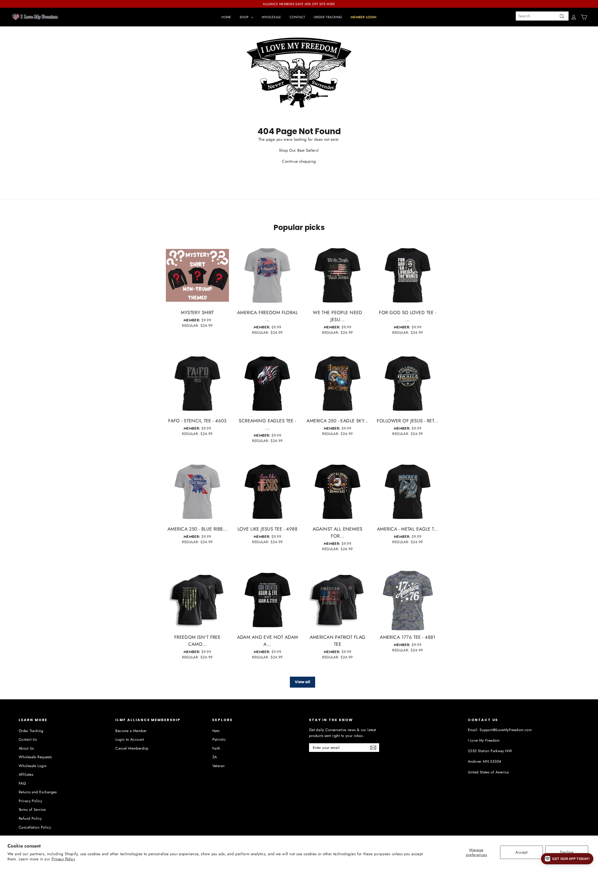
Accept (521, 852)
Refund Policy (30, 818)
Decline (566, 852)
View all (302, 682)
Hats (216, 730)
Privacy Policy (63, 859)
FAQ (22, 783)
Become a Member (130, 730)
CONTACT (297, 17)
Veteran (218, 765)
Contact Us (28, 739)
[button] (567, 858)
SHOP (245, 17)
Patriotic (219, 739)
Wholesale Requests (35, 757)
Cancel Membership (131, 748)
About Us (26, 748)
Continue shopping (299, 161)
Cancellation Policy (35, 827)
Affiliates (26, 774)
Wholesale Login (32, 765)
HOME (226, 17)
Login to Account (129, 739)
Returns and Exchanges (38, 792)
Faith (216, 748)
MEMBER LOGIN (364, 17)
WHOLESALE (271, 17)
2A (214, 757)
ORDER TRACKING (328, 17)
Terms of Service (32, 809)
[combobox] (542, 16)
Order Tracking (31, 730)
